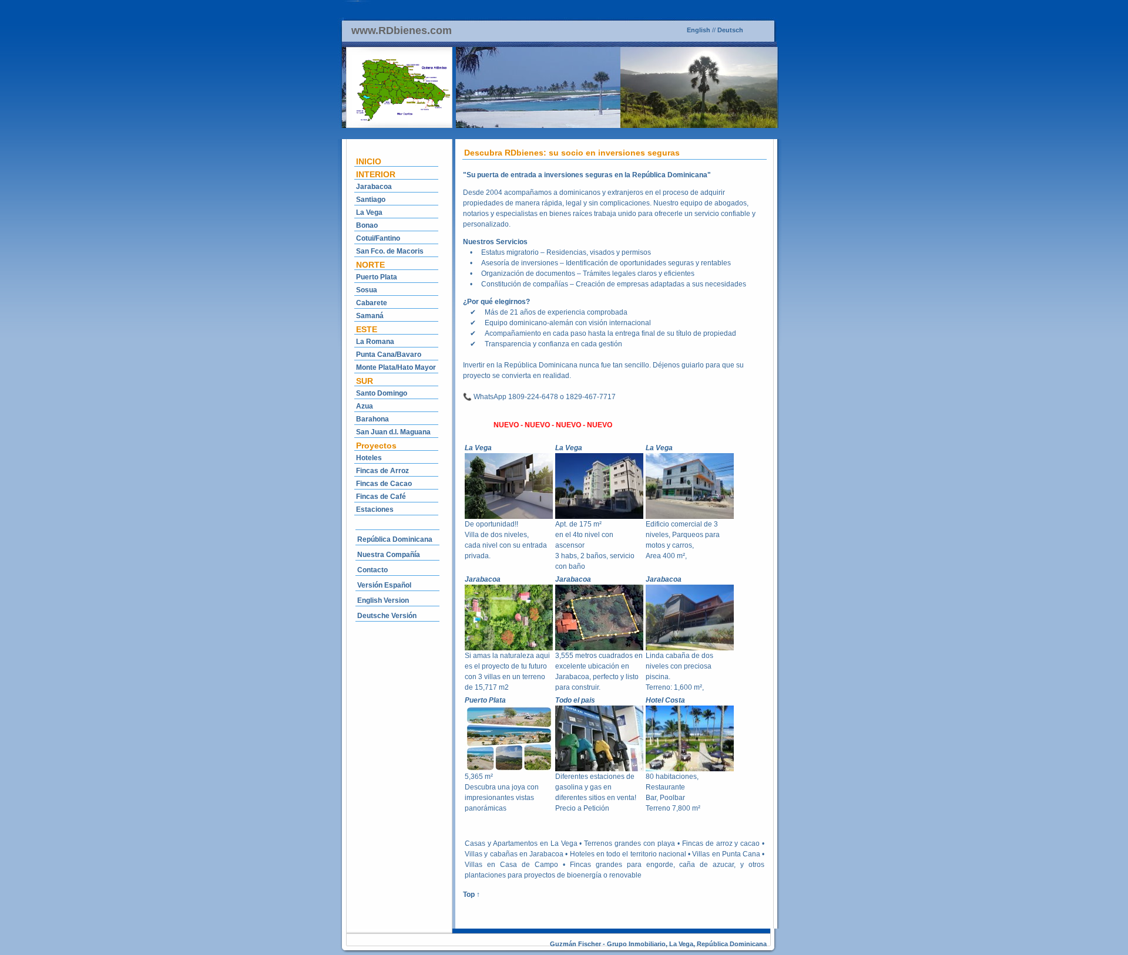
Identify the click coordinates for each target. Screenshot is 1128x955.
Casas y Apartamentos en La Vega (521, 843)
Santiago (370, 199)
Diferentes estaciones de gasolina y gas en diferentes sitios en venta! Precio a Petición (595, 792)
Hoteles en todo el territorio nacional (628, 854)
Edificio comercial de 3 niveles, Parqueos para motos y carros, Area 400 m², (683, 540)
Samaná (370, 316)
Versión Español (384, 585)
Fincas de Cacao (384, 484)
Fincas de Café (381, 496)
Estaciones (375, 509)
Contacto (372, 570)
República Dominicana (394, 539)
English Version (383, 600)
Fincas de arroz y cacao (721, 843)
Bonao (367, 225)
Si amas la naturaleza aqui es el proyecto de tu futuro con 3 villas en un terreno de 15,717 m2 (507, 671)
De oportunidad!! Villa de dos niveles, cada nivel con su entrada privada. (506, 540)
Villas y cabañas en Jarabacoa (514, 854)
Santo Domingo (381, 393)
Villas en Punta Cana (726, 854)
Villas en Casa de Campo (511, 864)
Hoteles (369, 458)
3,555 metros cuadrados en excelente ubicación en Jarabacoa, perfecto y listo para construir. (599, 671)
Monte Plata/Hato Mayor (396, 367)
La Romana (375, 342)
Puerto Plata (376, 277)
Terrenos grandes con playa (629, 843)
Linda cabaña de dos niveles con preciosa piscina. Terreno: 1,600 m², (679, 671)
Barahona (372, 419)
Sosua (366, 290)
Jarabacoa (374, 187)
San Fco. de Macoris (390, 251)
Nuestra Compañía (388, 555)
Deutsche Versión (387, 616)
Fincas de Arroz (382, 471)
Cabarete (371, 303)
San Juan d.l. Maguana (393, 432)
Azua (364, 406)
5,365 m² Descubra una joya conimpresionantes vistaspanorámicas (502, 792)
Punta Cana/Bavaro (388, 354)
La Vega (369, 212)
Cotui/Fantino (378, 238)
